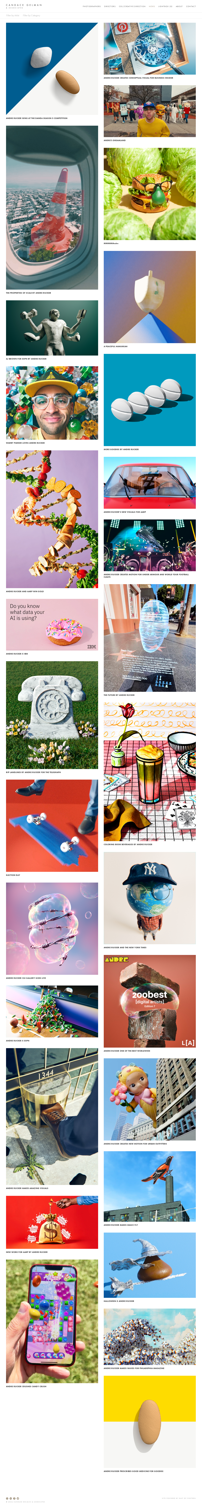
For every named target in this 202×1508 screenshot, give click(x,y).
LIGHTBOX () (165, 6)
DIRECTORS (110, 6)
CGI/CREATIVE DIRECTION (132, 6)
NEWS (152, 6)
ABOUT (179, 6)
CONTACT (191, 6)
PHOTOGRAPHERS (92, 6)
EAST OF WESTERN (187, 1498)
